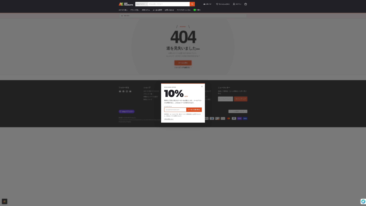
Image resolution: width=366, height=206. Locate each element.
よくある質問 (157, 10)
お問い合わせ (169, 10)
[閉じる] (202, 86)
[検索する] (192, 4)
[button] (237, 4)
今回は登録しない (168, 119)
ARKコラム (146, 10)
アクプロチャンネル (184, 10)
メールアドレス (168, 106)
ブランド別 (134, 10)
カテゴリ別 (123, 10)
